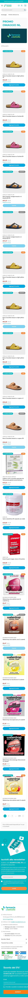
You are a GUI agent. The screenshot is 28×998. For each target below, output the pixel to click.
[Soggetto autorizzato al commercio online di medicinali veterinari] (21, 955)
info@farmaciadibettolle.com (18, 922)
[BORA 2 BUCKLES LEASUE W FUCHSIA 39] (14, 142)
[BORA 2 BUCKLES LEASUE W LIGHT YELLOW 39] (14, 303)
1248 (19, 816)
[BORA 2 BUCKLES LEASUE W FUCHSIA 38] (14, 101)
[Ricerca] (25, 10)
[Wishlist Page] (19, 5)
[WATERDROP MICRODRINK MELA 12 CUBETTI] (14, 785)
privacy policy (8, 881)
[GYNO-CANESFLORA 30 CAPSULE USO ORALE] (14, 504)
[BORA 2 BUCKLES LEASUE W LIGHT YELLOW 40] (14, 262)
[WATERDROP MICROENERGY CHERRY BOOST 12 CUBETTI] (14, 745)
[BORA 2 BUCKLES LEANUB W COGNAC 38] (14, 424)
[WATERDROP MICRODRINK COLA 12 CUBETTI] (14, 625)
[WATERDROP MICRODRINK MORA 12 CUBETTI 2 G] (14, 584)
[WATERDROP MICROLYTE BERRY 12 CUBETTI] (14, 705)
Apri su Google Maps (8, 919)
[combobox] (14, 10)
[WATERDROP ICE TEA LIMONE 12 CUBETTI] (14, 665)
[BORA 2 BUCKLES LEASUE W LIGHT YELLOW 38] (14, 343)
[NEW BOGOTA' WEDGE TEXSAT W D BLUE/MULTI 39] (14, 182)
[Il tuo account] (22, 5)
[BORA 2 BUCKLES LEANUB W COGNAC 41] (14, 383)
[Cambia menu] (2, 5)
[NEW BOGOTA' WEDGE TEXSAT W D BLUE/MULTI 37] (14, 222)
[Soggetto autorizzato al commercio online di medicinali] (7, 955)
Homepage (4, 15)
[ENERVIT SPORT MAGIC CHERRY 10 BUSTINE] (14, 544)
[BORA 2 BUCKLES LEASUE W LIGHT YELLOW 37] (14, 61)
